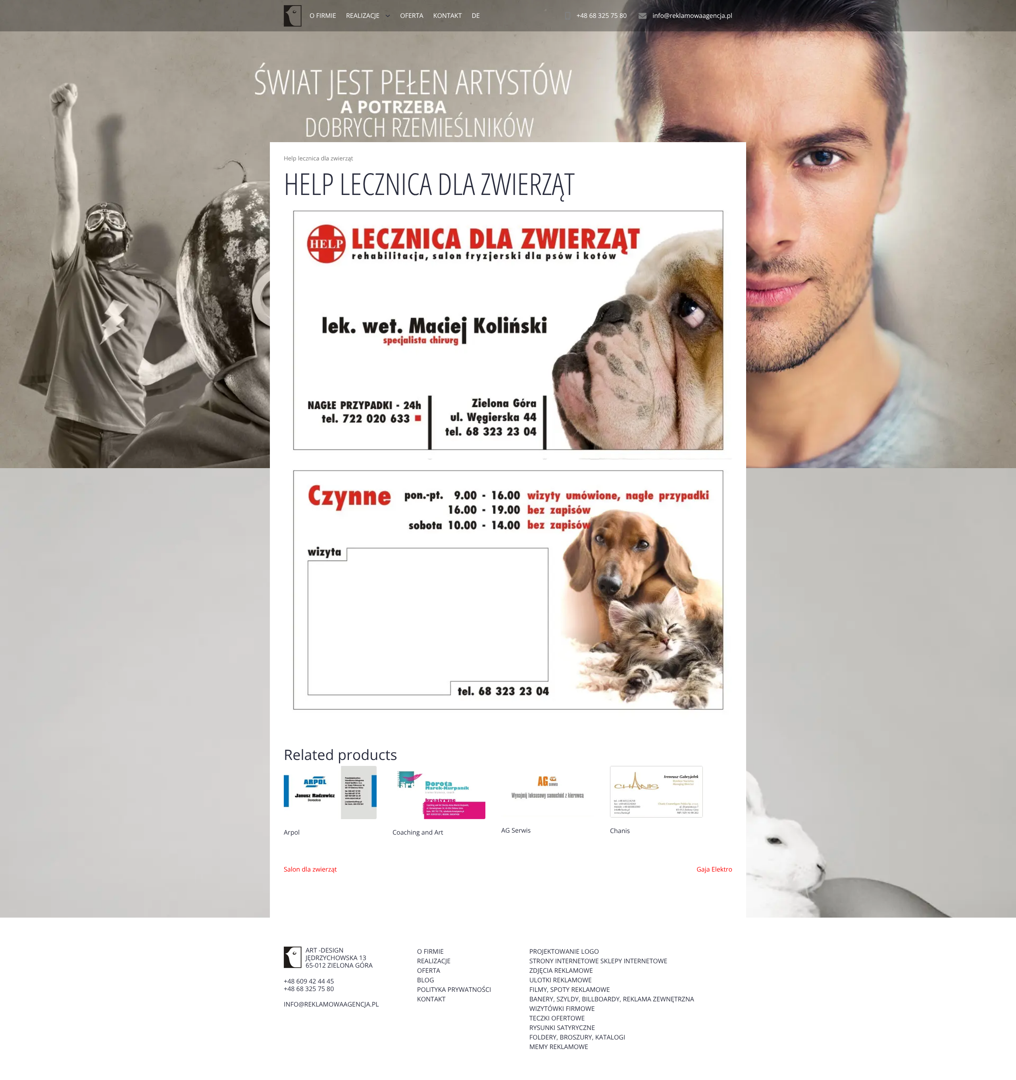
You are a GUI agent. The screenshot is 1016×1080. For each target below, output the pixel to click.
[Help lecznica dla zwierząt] (508, 330)
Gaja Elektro (714, 869)
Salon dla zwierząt (310, 869)
